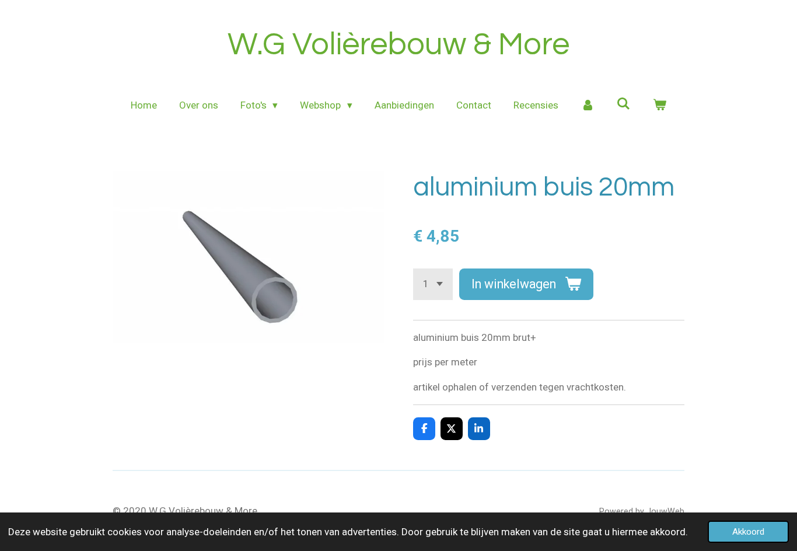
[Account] (587, 105)
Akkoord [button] (748, 531)
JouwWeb (665, 511)
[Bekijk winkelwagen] (660, 105)
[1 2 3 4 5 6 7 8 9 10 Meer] (433, 283)
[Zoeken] (624, 104)
